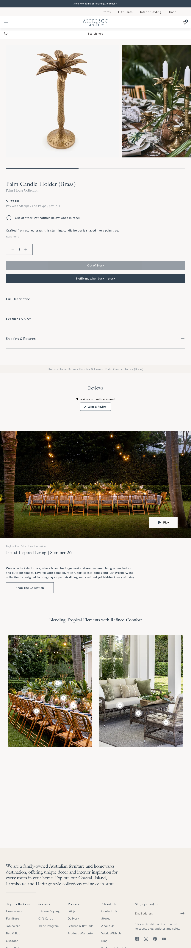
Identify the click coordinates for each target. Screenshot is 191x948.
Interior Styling (150, 12)
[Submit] (182, 913)
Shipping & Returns (21, 338)
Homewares (14, 911)
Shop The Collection (30, 587)
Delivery (73, 918)
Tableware (13, 926)
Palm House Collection (22, 190)
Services (44, 904)
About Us (109, 904)
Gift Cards (125, 12)
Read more (12, 236)
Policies (73, 904)
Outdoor (12, 941)
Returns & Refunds (80, 926)
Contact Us (109, 911)
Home (52, 369)
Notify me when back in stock (95, 278)
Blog (104, 941)
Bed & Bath (14, 933)
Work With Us (111, 933)
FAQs (71, 911)
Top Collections (18, 904)
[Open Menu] (6, 22)
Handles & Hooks (91, 369)
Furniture (12, 918)
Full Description (18, 299)
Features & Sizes (19, 319)
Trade (172, 12)
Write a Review (99, 408)
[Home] (95, 22)
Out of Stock (95, 265)
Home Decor (67, 369)
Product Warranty (80, 933)
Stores (106, 12)
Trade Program (48, 926)
